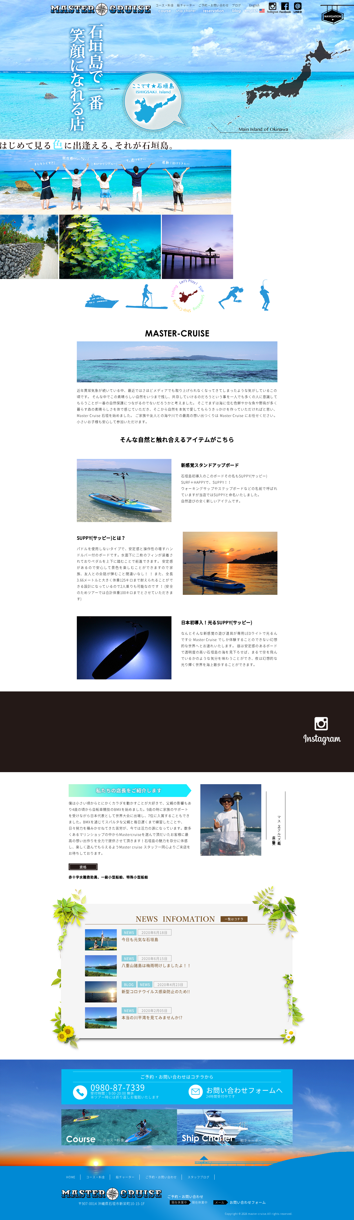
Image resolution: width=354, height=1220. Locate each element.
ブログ (236, 5)
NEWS (129, 932)
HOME (70, 1177)
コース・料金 (165, 5)
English (254, 5)
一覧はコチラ (234, 919)
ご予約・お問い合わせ (213, 5)
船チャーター (186, 5)
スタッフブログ (199, 1177)
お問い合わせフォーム (248, 1202)
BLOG (129, 984)
